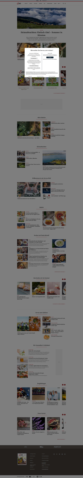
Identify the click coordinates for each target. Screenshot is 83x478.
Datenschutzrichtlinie (40, 76)
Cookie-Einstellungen (52, 76)
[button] (49, 57)
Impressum (30, 76)
